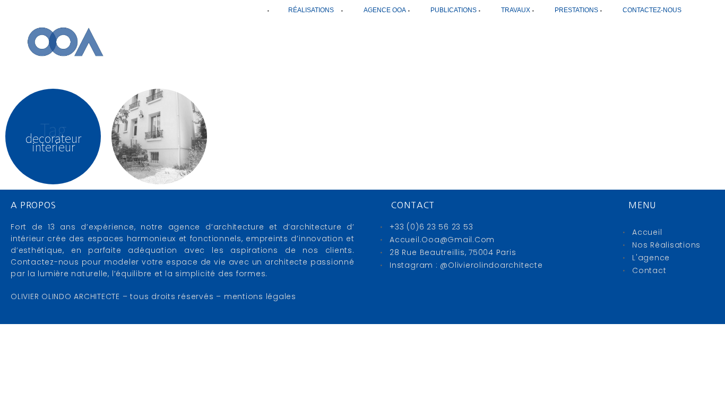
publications (453, 10)
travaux (515, 10)
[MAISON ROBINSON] (159, 136)
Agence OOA (385, 10)
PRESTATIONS (576, 10)
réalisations (311, 10)
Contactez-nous (652, 10)
